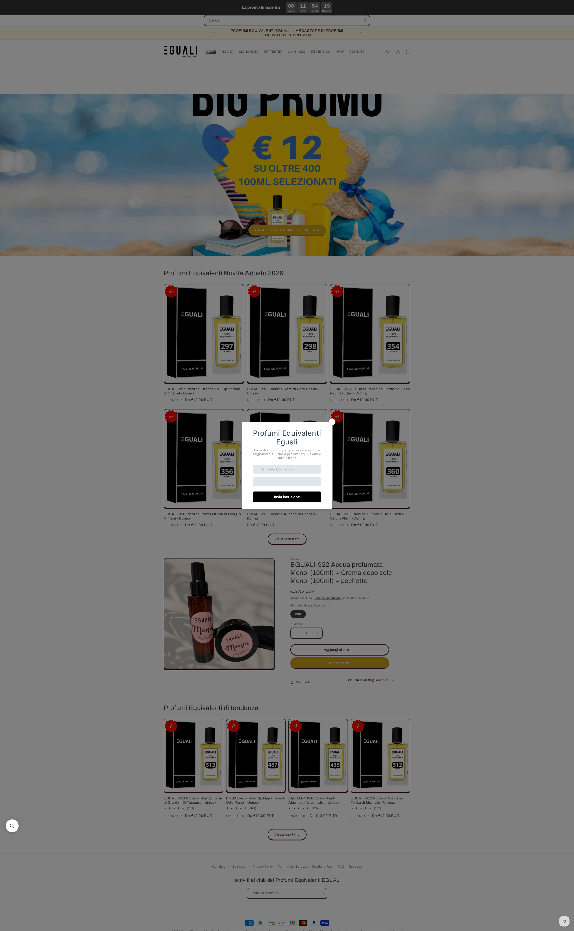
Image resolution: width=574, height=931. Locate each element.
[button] (12, 825)
